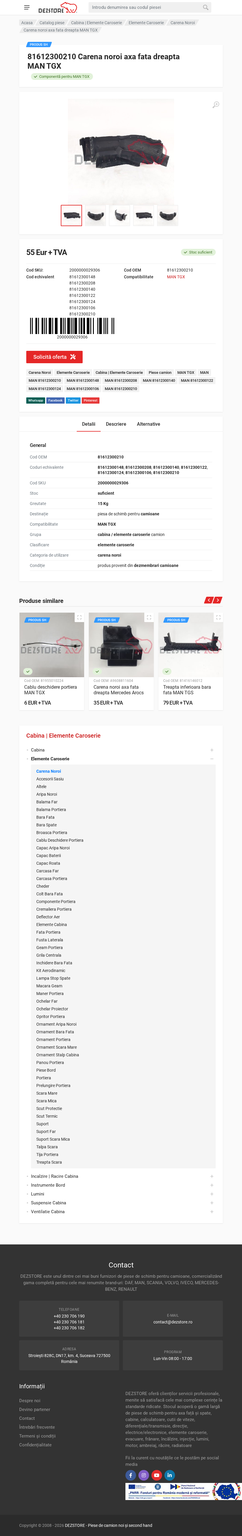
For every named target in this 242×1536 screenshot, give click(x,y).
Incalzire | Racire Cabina (54, 1176)
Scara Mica (46, 1100)
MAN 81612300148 (83, 380)
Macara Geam (49, 986)
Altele (41, 786)
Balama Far (47, 802)
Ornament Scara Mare (56, 1047)
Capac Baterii (48, 855)
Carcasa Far (47, 871)
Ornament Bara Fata (55, 1032)
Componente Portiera (56, 901)
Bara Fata (45, 817)
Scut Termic (47, 1116)
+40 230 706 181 (69, 1322)
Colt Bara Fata (49, 894)
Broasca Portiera (51, 832)
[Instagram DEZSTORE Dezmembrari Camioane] (143, 1475)
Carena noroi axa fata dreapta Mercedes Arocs (119, 689)
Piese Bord (46, 1070)
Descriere (116, 424)
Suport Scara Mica (53, 1139)
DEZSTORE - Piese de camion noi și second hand (108, 1525)
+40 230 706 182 (69, 1328)
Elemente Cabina (51, 924)
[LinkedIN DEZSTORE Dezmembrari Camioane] (169, 1475)
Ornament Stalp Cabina (57, 1054)
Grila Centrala (48, 955)
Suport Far (46, 1131)
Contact (27, 1418)
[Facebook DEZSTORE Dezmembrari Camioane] (130, 1475)
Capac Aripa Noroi (53, 848)
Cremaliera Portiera (54, 909)
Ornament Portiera (53, 1039)
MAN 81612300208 (121, 380)
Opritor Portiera (50, 1016)
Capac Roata (48, 863)
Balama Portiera (51, 809)
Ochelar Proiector (52, 1009)
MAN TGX (176, 276)
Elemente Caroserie (73, 372)
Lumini (37, 1194)
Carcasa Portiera (51, 878)
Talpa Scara (47, 1146)
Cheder (42, 886)
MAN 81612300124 (45, 389)
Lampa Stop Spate (53, 978)
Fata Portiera (48, 932)
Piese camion (160, 372)
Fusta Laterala (49, 940)
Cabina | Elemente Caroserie (63, 735)
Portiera (43, 1077)
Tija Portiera (47, 1154)
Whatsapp (35, 400)
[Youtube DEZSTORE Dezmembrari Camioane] (156, 1475)
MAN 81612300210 (45, 380)
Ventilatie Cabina (48, 1211)
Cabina (38, 750)
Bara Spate (46, 825)
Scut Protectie (49, 1108)
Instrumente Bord (48, 1185)
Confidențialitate (35, 1445)
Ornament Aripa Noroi (56, 1024)
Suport (42, 1123)
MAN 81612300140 (159, 380)
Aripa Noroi (46, 794)
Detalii (88, 424)
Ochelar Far (47, 1001)
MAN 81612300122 (197, 380)
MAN (204, 372)
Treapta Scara (49, 1162)
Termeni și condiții (37, 1436)
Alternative (148, 424)
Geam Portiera (49, 947)
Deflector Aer (48, 917)
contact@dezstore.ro (172, 1322)
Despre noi (29, 1400)
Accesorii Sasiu (50, 779)
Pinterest (90, 400)
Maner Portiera (50, 993)
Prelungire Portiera (53, 1085)
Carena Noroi (48, 771)
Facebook (55, 400)
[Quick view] (79, 617)
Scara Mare (46, 1093)
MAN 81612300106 (83, 389)
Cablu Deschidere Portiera (60, 840)
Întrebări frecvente (37, 1427)
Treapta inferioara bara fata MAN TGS (187, 689)
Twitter (73, 400)
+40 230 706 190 (69, 1316)
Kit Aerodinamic (50, 970)
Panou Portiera (50, 1062)
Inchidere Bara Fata (54, 963)
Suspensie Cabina (48, 1203)
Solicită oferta (50, 357)
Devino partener (34, 1409)
